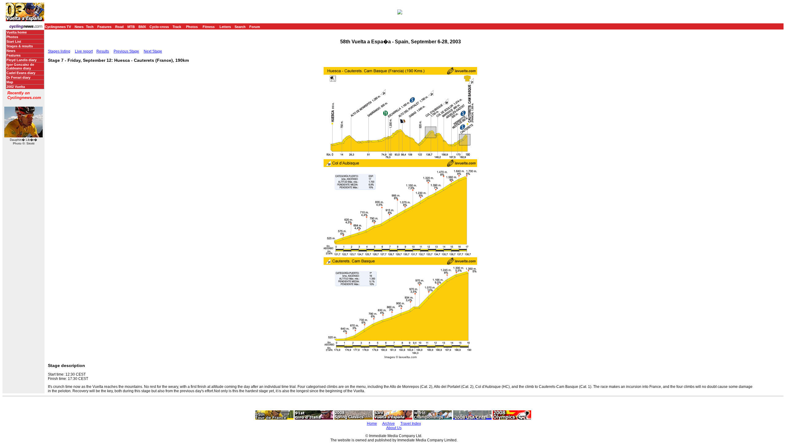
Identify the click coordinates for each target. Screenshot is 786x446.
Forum (254, 27)
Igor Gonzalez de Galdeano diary (20, 66)
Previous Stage (126, 51)
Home (372, 423)
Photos (192, 27)
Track (177, 27)
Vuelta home (16, 32)
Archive (388, 423)
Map (9, 82)
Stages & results (19, 46)
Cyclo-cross (159, 27)
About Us (394, 428)
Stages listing (59, 51)
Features (104, 27)
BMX (142, 27)
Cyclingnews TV (58, 27)
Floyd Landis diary (21, 60)
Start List (13, 41)
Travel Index (410, 423)
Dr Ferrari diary (18, 77)
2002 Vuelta (15, 87)
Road (119, 27)
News (79, 27)
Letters (225, 27)
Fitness (209, 27)
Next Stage (153, 51)
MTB (131, 27)
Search (240, 27)
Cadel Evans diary (20, 73)
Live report (84, 51)
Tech (90, 27)
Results (102, 51)
